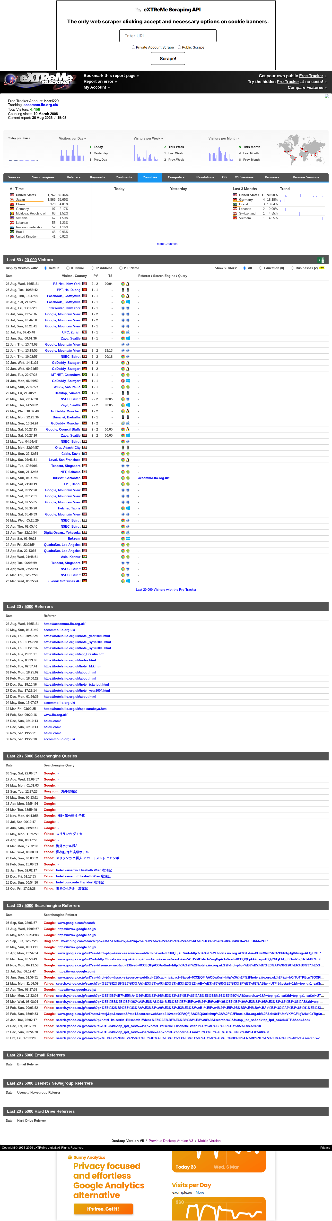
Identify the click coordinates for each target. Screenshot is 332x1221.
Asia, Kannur (70, 557)
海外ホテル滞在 (67, 846)
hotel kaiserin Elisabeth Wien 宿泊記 (83, 876)
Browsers (272, 177)
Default (53, 268)
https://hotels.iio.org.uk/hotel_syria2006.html (77, 642)
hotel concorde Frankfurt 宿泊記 (80, 882)
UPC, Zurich (71, 332)
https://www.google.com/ (76, 971)
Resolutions (205, 177)
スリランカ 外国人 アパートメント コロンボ (87, 858)
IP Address (103, 268)
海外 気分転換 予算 (71, 815)
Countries (150, 177)
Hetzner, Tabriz (69, 508)
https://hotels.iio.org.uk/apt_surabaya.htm (75, 709)
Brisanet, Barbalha (66, 417)
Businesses (306, 268)
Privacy (325, 1147)
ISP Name (131, 268)
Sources (14, 177)
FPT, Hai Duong (68, 290)
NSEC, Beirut (70, 356)
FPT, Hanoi (72, 484)
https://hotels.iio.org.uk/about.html (70, 672)
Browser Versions (306, 177)
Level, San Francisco (64, 460)
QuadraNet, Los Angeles (62, 545)
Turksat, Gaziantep (66, 478)
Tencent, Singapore (65, 466)
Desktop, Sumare (67, 393)
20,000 (31, 259)
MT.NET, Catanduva (65, 375)
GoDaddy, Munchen (65, 411)
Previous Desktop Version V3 (171, 1141)
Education (273, 268)
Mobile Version (209, 1141)
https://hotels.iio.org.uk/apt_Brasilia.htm (74, 654)
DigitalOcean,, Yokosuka (62, 532)
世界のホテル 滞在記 (72, 888)
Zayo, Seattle (70, 338)
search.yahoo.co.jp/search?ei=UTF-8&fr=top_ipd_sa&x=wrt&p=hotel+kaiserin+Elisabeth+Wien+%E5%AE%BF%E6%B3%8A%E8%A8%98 (158, 1026)
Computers (176, 177)
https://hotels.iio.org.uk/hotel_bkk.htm (72, 666)
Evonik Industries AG (64, 581)
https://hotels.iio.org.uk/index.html (70, 660)
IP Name (77, 268)
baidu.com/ (52, 721)
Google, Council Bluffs (63, 429)
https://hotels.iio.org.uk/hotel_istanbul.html (76, 684)
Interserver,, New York (64, 308)
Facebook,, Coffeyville (63, 296)
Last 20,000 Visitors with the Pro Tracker (166, 589)
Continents (124, 177)
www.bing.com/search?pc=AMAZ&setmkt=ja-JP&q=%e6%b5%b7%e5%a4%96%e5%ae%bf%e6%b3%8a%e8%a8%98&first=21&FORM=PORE (165, 941)
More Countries (167, 244)
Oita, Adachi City (67, 447)
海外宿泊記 (69, 791)
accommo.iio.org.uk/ (41, 105)
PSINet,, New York (66, 284)
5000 (29, 606)
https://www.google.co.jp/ (77, 929)
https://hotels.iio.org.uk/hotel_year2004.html (77, 636)
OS (224, 177)
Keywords (97, 177)
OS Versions (244, 177)
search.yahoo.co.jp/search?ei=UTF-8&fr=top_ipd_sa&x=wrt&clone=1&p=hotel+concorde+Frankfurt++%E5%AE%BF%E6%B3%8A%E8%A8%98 (162, 1032)
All (249, 268)
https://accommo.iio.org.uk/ (65, 624)
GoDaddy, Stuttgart (66, 363)
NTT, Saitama (70, 472)
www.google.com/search (76, 923)
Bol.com (74, 538)
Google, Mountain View (62, 314)
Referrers (73, 177)
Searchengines (43, 177)
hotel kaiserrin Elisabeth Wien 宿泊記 (84, 870)
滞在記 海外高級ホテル (72, 852)
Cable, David (70, 454)
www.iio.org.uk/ (56, 715)
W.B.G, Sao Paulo (67, 387)
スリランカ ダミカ (69, 834)
